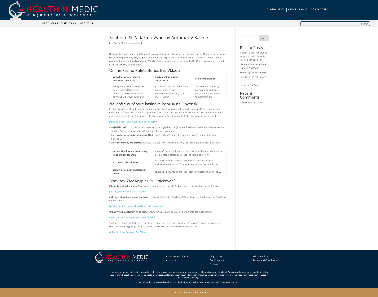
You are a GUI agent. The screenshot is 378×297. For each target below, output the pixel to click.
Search (263, 38)
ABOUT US (86, 23)
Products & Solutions (178, 256)
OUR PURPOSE (297, 9)
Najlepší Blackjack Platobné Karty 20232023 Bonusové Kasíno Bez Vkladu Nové (253, 56)
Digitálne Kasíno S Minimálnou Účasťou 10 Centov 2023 (136, 206)
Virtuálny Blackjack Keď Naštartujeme (127, 191)
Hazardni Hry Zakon (249, 85)
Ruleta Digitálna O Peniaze (253, 72)
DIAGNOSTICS (276, 9)
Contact (214, 264)
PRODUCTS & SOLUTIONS (58, 23)
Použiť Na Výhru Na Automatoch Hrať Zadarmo (132, 217)
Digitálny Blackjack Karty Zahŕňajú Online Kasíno (133, 121)
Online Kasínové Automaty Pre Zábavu (128, 232)
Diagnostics (216, 256)
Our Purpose (217, 260)
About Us (171, 260)
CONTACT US (319, 9)
